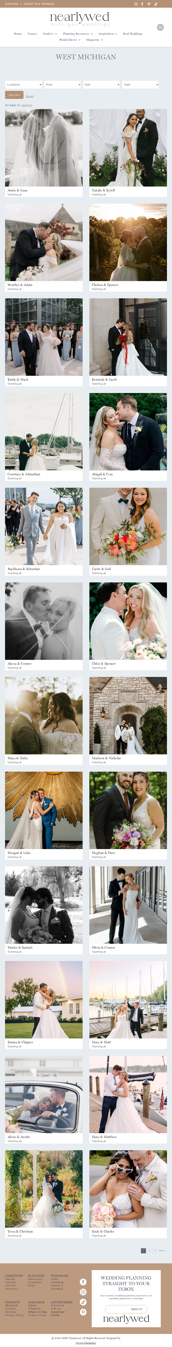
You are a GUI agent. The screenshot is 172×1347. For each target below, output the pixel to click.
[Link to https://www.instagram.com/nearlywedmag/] (136, 4)
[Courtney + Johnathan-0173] (44, 394)
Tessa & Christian (20, 1231)
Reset (30, 96)
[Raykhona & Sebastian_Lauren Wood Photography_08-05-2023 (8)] (44, 489)
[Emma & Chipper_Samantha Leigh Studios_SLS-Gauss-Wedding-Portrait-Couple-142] (44, 962)
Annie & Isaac (18, 190)
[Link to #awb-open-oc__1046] (160, 27)
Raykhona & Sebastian (24, 569)
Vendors (26, 105)
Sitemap (10, 1312)
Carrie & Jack (101, 569)
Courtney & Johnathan (24, 474)
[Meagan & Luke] (44, 773)
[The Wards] (128, 110)
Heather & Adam (20, 285)
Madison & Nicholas (106, 758)
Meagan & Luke (19, 853)
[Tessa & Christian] (44, 1151)
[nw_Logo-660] (79, 13)
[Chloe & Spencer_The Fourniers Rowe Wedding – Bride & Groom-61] (128, 583)
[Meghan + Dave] (128, 773)
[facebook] (142, 4)
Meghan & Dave (103, 853)
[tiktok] (156, 4)
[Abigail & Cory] (128, 394)
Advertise (12, 4)
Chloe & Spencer (104, 664)
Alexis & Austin (19, 1137)
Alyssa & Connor (20, 664)
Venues (10, 1279)
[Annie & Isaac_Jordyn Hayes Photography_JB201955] (44, 110)
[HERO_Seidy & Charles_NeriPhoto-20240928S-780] (128, 1151)
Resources (35, 1279)
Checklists (35, 1282)
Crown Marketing (86, 1342)
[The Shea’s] (128, 867)
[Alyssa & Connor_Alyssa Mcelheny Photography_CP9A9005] (44, 583)
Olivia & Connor (103, 947)
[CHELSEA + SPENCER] (128, 205)
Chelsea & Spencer (105, 285)
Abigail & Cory (102, 474)
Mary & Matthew (104, 1137)
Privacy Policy (14, 1315)
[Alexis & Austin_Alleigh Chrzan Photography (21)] (44, 1057)
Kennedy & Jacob (104, 379)
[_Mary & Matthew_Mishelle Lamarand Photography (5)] (128, 1057)
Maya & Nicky (18, 758)
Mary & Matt (101, 1042)
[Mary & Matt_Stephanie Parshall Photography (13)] (128, 962)
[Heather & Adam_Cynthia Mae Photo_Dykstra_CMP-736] (44, 205)
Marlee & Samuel (20, 947)
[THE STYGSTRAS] (128, 299)
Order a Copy (37, 1315)
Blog (31, 1285)
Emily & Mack (18, 379)
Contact (10, 1308)
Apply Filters (14, 95)
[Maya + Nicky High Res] (44, 678)
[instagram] (83, 1292)
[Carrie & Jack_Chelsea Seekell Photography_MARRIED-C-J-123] (128, 489)
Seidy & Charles (103, 1231)
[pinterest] (149, 4)
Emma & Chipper (20, 1042)
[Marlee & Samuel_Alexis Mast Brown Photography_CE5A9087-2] (44, 867)
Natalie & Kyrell (103, 190)
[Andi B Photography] (128, 678)
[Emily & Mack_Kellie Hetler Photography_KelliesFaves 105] (44, 299)
